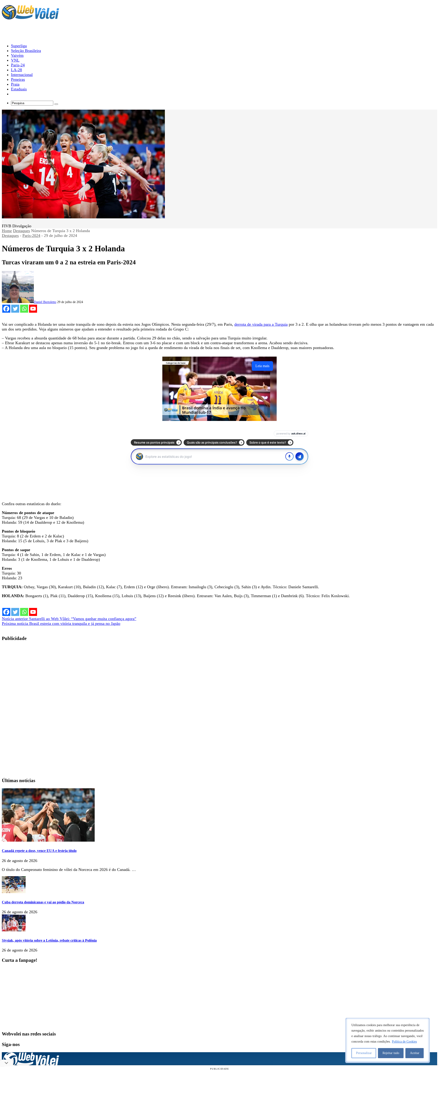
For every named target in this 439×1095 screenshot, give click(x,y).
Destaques (21, 230)
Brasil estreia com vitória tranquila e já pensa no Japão (61, 623)
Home (7, 230)
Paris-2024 (31, 235)
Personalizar (364, 1053)
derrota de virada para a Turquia (261, 324)
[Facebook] (6, 309)
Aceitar (414, 1053)
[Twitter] (15, 309)
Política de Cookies (404, 1041)
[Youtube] (33, 309)
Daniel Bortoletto (45, 302)
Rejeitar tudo (391, 1053)
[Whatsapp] (24, 309)
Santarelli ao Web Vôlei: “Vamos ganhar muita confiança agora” (69, 618)
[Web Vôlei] (30, 17)
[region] (387, 1040)
